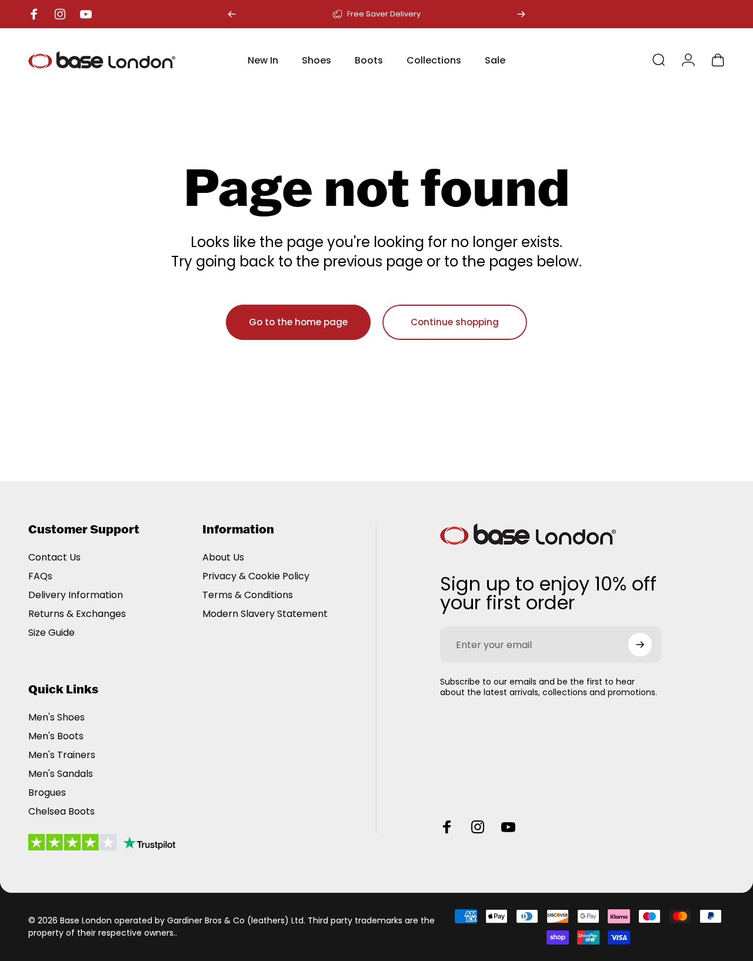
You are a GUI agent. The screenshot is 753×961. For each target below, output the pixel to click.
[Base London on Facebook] (447, 827)
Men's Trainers (61, 755)
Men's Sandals (60, 774)
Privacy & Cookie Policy (255, 576)
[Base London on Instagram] (478, 827)
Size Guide (51, 633)
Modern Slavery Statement (265, 614)
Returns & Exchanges (77, 614)
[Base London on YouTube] (508, 827)
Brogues (47, 793)
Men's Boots (56, 736)
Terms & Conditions (247, 595)
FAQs (40, 576)
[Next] (521, 14)
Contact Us (54, 557)
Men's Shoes (56, 717)
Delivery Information (75, 595)
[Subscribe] (640, 644)
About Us (223, 557)
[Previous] (232, 14)
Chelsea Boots (61, 811)
